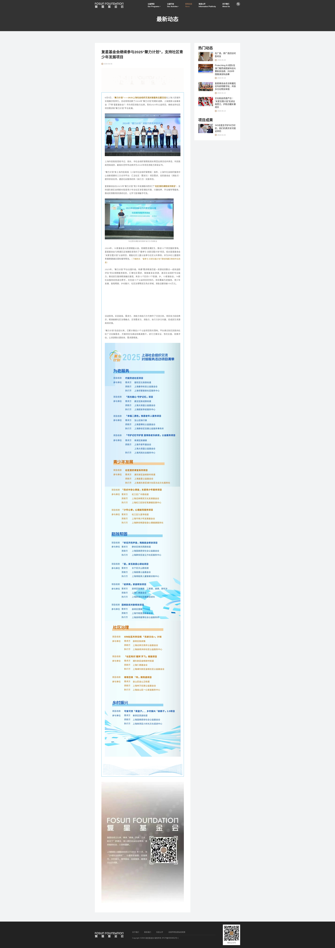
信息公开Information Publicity (207, 5)
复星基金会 (149, 938)
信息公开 (159, 932)
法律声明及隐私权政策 (176, 932)
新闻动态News (188, 5)
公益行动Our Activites (172, 5)
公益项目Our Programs (153, 5)
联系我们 (147, 932)
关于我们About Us (226, 5)
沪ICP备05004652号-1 (170, 938)
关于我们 (135, 932)
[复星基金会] (109, 5)
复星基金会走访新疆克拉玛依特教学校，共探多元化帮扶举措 (225, 86)
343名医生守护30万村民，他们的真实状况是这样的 (225, 128)
